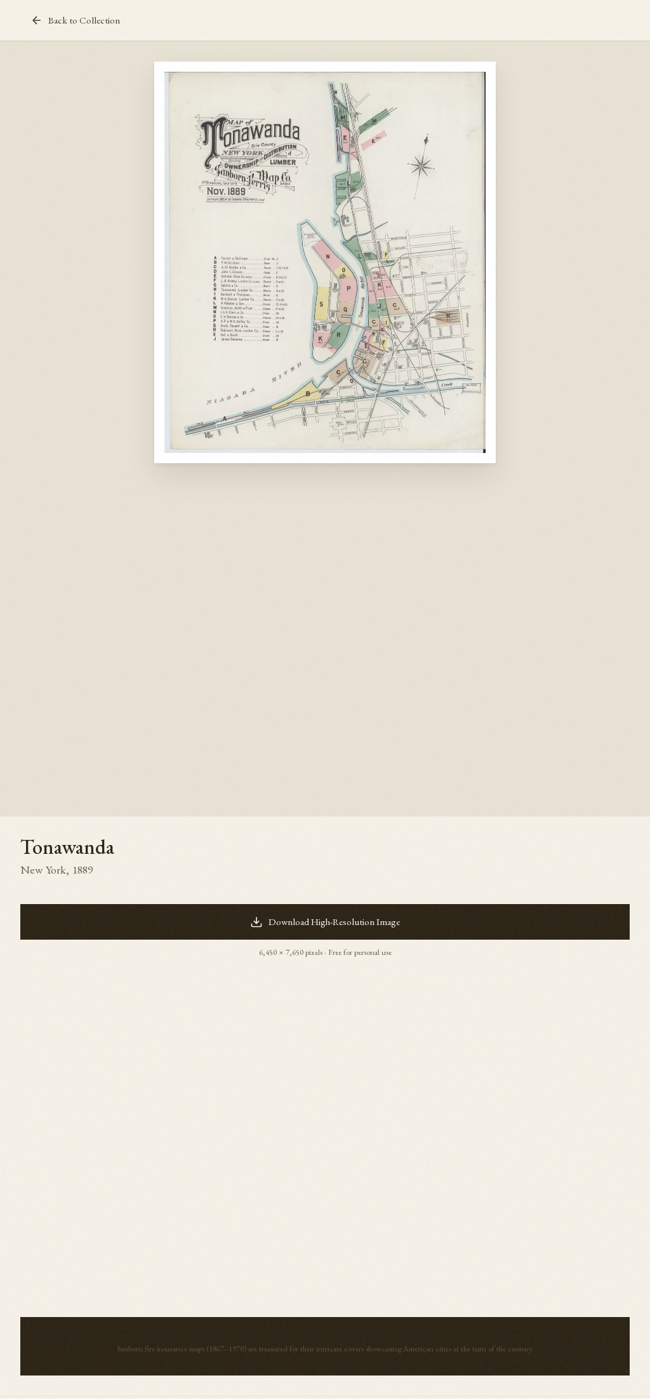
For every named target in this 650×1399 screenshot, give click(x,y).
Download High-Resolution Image (334, 922)
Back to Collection (84, 20)
